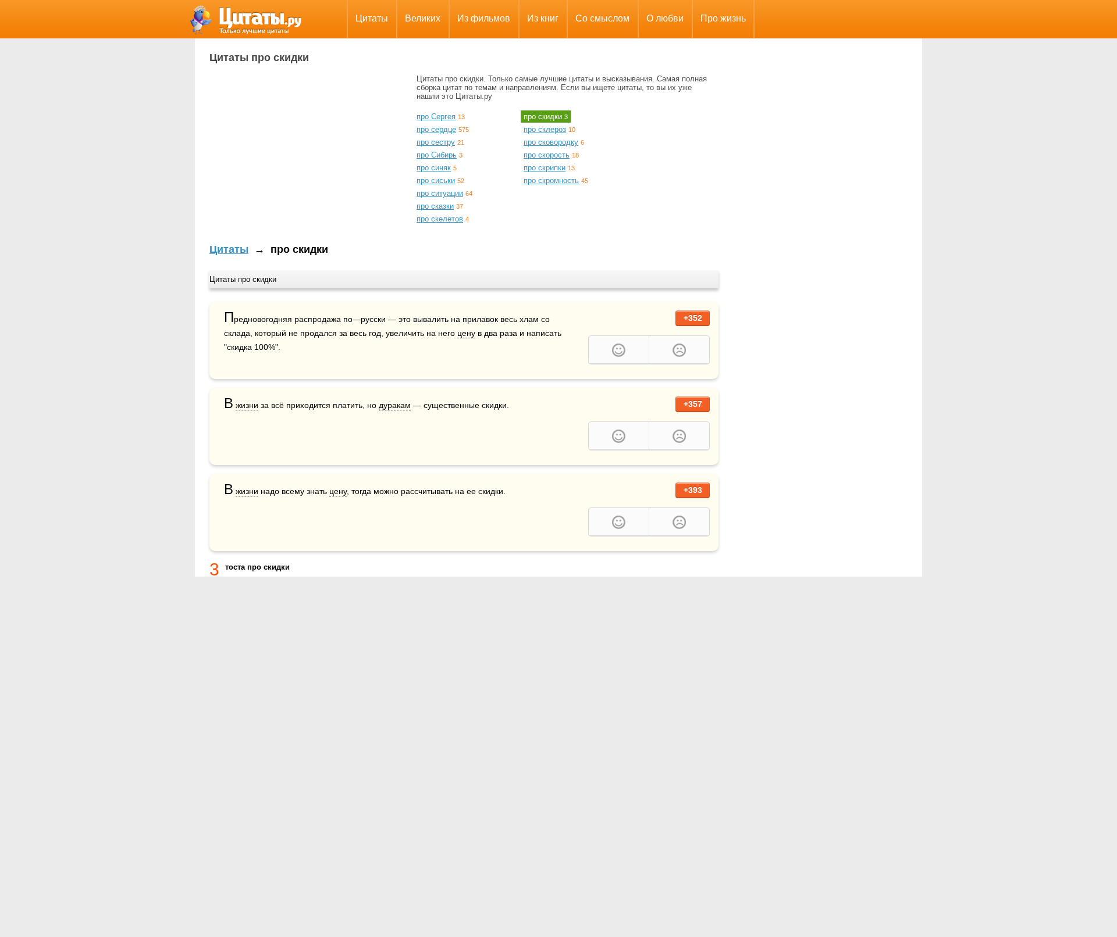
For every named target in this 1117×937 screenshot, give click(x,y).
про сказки (435, 206)
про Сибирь (437, 155)
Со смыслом (602, 18)
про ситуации (440, 193)
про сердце (436, 129)
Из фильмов (483, 18)
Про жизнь (723, 18)
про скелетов (440, 218)
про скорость (547, 155)
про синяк (434, 167)
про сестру (436, 142)
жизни (247, 405)
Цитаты (371, 18)
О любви (665, 18)
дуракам (395, 405)
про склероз (545, 129)
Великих (422, 18)
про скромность (551, 180)
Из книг (542, 18)
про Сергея (436, 116)
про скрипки (544, 167)
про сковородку (551, 142)
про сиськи (436, 180)
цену (466, 333)
